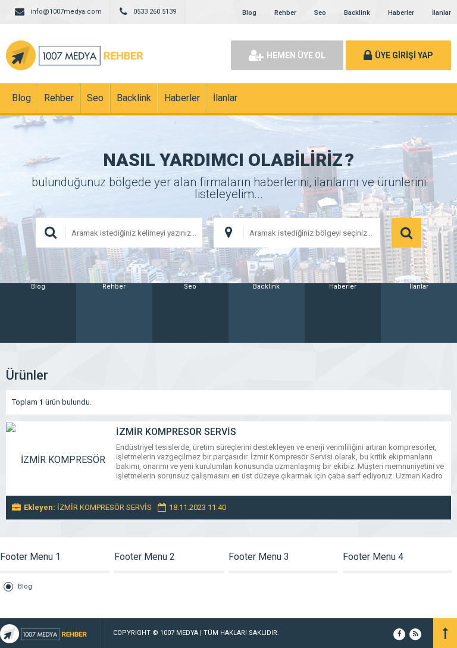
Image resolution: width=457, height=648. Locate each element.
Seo (320, 13)
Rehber (285, 13)
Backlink (357, 13)
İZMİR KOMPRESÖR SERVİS (176, 431)
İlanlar (441, 13)
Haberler (401, 13)
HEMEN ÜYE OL (296, 55)
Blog (249, 13)
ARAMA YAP (406, 233)
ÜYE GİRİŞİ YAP (404, 55)
